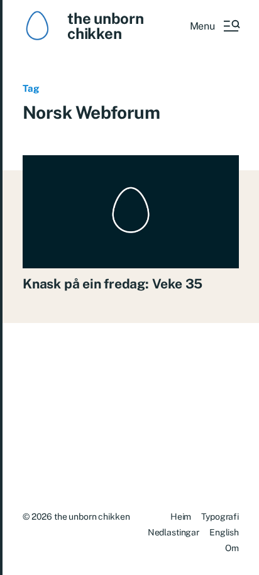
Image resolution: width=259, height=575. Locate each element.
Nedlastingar (173, 532)
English (224, 532)
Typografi (220, 517)
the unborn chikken (105, 26)
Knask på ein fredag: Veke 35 (112, 284)
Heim (180, 517)
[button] (214, 26)
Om (232, 548)
